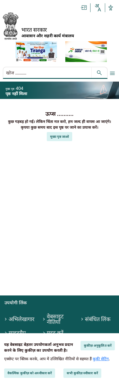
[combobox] (98, 7)
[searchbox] (47, 72)
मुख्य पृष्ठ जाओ (59, 136)
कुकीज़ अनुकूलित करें (98, 345)
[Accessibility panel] (110, 7)
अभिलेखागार (21, 319)
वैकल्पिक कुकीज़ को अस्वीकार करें (29, 373)
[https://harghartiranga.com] (36, 51)
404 (19, 88)
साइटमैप (17, 333)
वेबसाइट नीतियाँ (55, 319)
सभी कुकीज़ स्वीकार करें (82, 373)
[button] (84, 7)
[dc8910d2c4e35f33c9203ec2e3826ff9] (86, 51)
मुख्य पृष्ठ (10, 89)
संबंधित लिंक (97, 319)
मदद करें (55, 333)
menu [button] (112, 73)
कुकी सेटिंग (101, 358)
